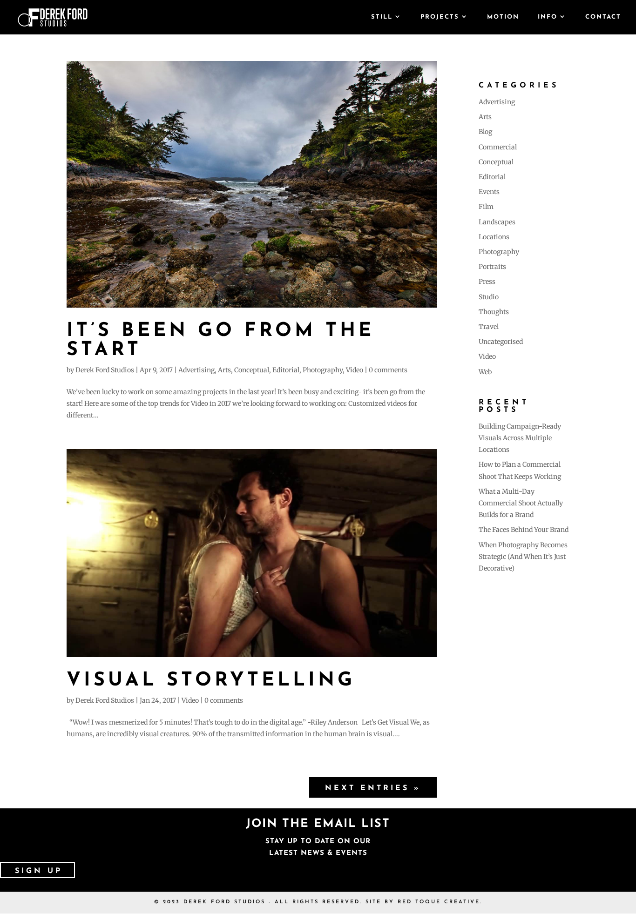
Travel (489, 327)
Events (489, 192)
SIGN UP (38, 871)
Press (487, 281)
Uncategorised (501, 341)
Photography (323, 370)
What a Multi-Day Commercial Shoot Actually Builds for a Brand (521, 503)
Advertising (196, 370)
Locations (494, 237)
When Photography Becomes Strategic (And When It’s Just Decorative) (523, 556)
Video (354, 370)
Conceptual (251, 370)
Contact (603, 17)
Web (485, 372)
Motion (503, 17)
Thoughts (494, 312)
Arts (224, 370)
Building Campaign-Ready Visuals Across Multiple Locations (520, 438)
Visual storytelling (211, 680)
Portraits (492, 266)
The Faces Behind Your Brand (523, 529)
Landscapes (497, 222)
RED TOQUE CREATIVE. (440, 902)
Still (381, 17)
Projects (439, 17)
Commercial (498, 147)
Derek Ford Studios (104, 370)
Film (486, 206)
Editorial (285, 370)
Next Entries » (373, 788)
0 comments (388, 370)
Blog (485, 132)
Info (547, 17)
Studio (489, 297)
